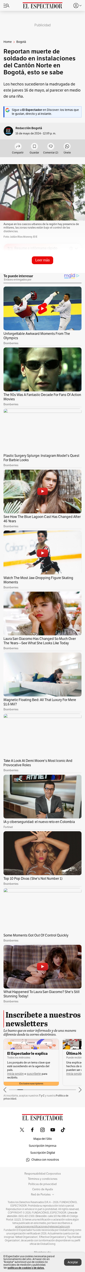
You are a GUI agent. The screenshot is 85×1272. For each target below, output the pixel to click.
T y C (41, 1095)
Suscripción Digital (42, 1153)
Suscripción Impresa (42, 1146)
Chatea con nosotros (45, 1160)
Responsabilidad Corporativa (42, 1173)
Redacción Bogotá (28, 128)
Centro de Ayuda (42, 1189)
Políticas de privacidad (42, 1184)
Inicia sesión (15, 1074)
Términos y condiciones (42, 1178)
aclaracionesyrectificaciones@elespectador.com (42, 1226)
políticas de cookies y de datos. (26, 1267)
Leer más (42, 260)
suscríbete (34, 1074)
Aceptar (73, 1262)
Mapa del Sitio (42, 1139)
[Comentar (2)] (50, 146)
